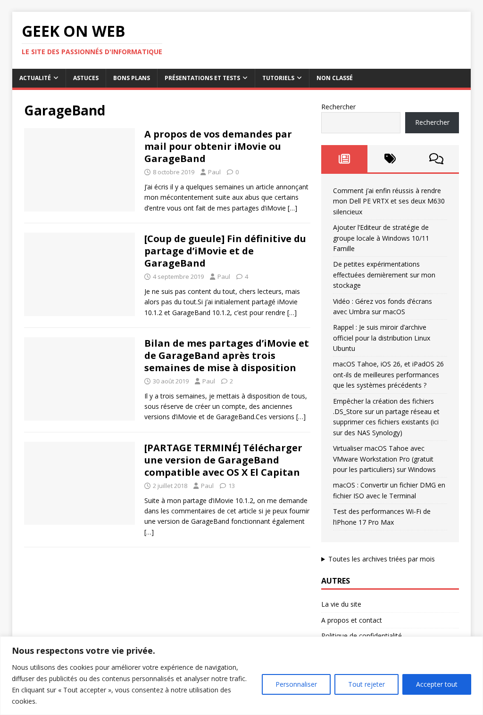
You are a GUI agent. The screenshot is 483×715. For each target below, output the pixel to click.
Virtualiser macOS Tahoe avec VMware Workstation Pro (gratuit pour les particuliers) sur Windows (384, 459)
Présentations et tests (202, 78)
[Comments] (436, 158)
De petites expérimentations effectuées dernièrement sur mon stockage (384, 275)
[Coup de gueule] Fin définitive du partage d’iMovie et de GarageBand (225, 250)
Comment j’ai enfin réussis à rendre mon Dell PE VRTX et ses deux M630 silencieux (389, 201)
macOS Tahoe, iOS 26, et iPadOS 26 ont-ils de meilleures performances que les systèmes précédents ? (388, 374)
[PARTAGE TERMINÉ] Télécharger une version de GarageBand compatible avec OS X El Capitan (223, 460)
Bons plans (131, 78)
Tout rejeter (366, 684)
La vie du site (341, 604)
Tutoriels (278, 78)
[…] (292, 207)
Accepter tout (437, 684)
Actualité (35, 78)
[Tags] (390, 158)
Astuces (86, 78)
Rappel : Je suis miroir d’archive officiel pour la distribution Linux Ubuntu (381, 338)
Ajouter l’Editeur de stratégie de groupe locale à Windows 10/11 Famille (381, 238)
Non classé (334, 78)
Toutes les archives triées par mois (381, 558)
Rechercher (338, 106)
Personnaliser (296, 684)
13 (231, 485)
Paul (214, 172)
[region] (241, 675)
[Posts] (344, 158)
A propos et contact (351, 620)
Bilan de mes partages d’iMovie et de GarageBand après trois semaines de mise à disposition (226, 355)
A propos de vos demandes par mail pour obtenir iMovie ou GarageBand (218, 146)
